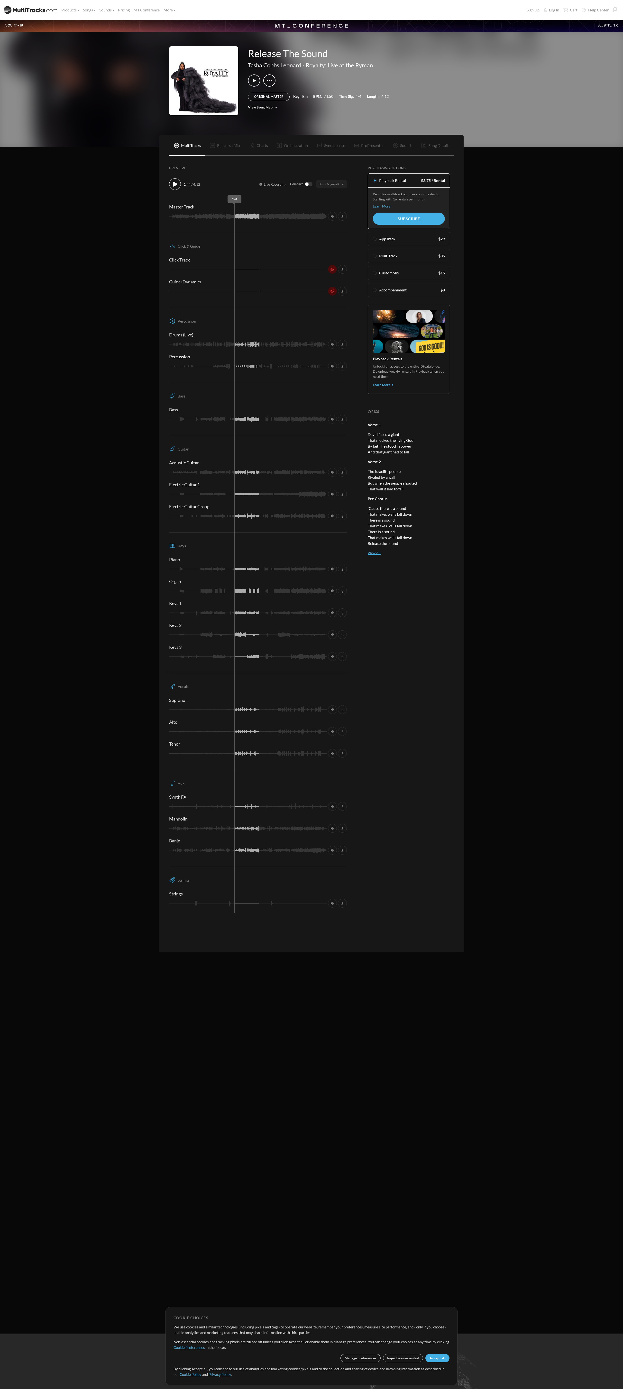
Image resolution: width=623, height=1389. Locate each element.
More (168, 10)
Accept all (437, 1358)
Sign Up (533, 10)
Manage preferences (360, 1358)
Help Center (598, 10)
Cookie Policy (190, 1374)
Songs (88, 10)
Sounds (105, 10)
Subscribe (409, 218)
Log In (554, 10)
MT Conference (147, 10)
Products (69, 10)
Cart (573, 10)
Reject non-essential (403, 1358)
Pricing (124, 10)
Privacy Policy (220, 1374)
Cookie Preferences (189, 1347)
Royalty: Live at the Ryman (339, 65)
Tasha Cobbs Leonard (274, 65)
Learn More (381, 206)
